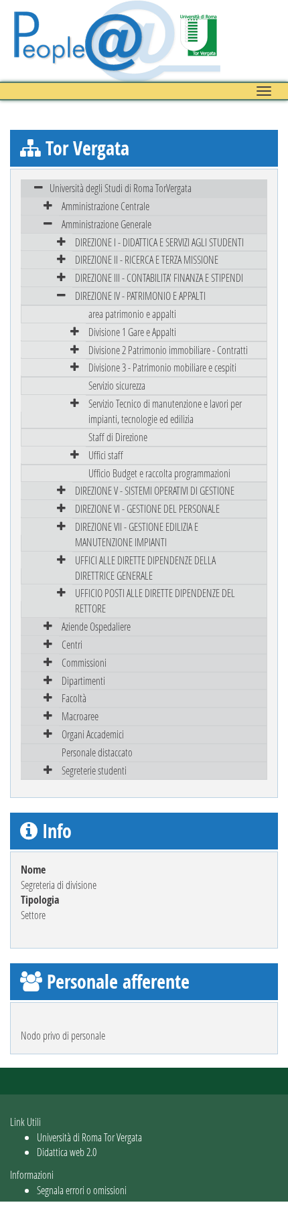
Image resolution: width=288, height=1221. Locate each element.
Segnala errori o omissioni (82, 1190)
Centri (72, 644)
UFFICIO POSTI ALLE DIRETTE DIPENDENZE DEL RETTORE (155, 600)
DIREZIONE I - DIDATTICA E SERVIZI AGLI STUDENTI (159, 242)
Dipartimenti (83, 680)
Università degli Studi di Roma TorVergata (121, 188)
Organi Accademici (93, 734)
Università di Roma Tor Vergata (89, 1137)
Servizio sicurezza (116, 385)
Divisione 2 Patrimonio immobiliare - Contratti (168, 350)
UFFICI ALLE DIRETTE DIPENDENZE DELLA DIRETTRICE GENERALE (145, 567)
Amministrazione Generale (106, 224)
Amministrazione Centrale (105, 206)
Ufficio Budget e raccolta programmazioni (159, 473)
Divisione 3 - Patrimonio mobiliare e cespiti (162, 367)
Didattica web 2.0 (66, 1152)
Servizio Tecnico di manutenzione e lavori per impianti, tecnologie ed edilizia (165, 411)
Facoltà (74, 698)
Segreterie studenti (94, 770)
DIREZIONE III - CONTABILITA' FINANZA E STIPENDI (159, 277)
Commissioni (84, 662)
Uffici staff (105, 455)
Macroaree (80, 716)
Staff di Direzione (117, 437)
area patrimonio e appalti (132, 314)
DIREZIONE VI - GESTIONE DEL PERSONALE (147, 508)
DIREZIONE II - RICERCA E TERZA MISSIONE (146, 259)
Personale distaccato (97, 752)
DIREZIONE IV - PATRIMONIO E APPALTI (140, 296)
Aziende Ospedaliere (96, 626)
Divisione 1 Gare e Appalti (132, 332)
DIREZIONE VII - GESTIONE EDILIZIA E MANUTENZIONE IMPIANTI (136, 534)
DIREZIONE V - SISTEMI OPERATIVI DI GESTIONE (154, 490)
